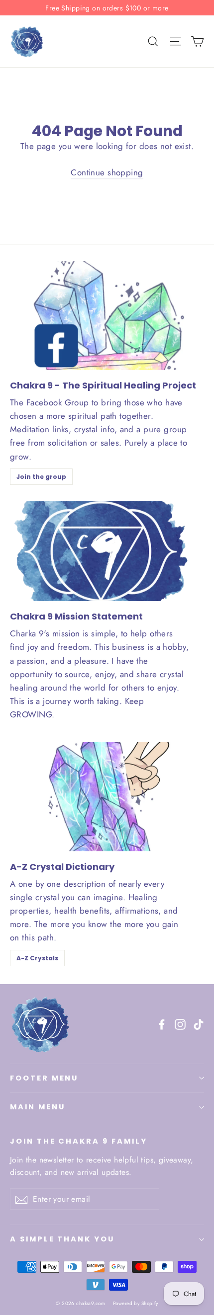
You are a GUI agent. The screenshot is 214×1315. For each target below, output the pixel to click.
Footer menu (44, 1078)
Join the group (41, 476)
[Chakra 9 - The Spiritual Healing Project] (107, 315)
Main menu (37, 1107)
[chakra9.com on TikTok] (198, 1023)
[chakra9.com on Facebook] (161, 1023)
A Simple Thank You (62, 1239)
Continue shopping (107, 172)
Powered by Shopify (135, 1303)
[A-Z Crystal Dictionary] (107, 796)
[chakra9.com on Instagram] (180, 1023)
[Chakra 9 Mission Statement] (99, 551)
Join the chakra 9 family (78, 1141)
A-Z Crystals (37, 958)
